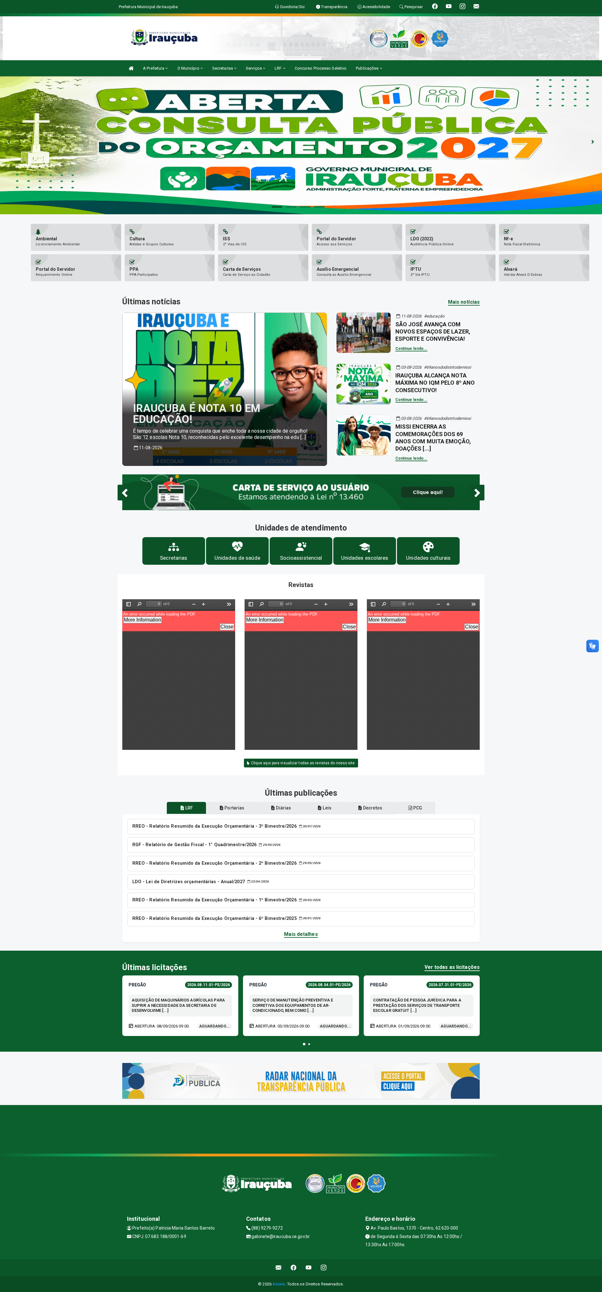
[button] (304, 1044)
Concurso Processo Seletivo (321, 68)
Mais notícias (464, 302)
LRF (279, 68)
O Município (188, 68)
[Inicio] (131, 68)
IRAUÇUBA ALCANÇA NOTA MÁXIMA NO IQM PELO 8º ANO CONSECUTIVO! (435, 382)
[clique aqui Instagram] (323, 1267)
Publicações (367, 68)
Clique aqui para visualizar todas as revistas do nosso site (302, 763)
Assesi (278, 1284)
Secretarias (223, 68)
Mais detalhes (301, 934)
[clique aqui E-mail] (278, 1267)
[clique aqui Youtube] (308, 1267)
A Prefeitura (154, 68)
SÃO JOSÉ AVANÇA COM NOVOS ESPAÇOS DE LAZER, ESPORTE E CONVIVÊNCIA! (432, 331)
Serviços (254, 68)
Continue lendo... (411, 348)
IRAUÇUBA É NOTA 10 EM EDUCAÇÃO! (196, 414)
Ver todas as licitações (452, 967)
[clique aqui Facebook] (293, 1267)
